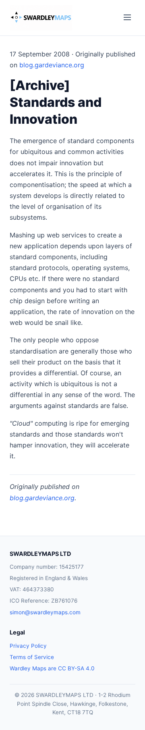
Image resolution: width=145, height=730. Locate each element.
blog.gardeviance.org (51, 65)
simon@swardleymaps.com (45, 612)
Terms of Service (32, 657)
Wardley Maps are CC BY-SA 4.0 (52, 668)
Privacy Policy (28, 646)
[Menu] (127, 18)
